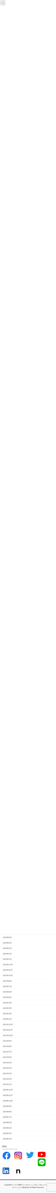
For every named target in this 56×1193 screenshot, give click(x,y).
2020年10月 (8, 1101)
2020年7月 (7, 1117)
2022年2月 (7, 1014)
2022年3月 (7, 1008)
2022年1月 (7, 1019)
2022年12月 (8, 965)
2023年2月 (7, 954)
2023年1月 (7, 959)
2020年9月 (7, 1106)
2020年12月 (8, 1090)
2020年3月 (7, 1139)
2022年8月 (7, 981)
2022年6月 (7, 992)
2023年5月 (7, 937)
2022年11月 (8, 970)
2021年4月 (7, 1068)
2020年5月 (7, 1128)
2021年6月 (7, 1057)
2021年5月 (7, 1063)
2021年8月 (7, 1046)
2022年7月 (7, 986)
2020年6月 (7, 1122)
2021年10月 (8, 1035)
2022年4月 (7, 1003)
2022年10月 (8, 975)
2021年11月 (8, 1030)
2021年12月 (8, 1024)
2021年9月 (7, 1041)
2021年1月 (7, 1084)
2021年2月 (7, 1079)
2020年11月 (8, 1095)
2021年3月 (7, 1073)
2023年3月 (7, 948)
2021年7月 (7, 1052)
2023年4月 (7, 943)
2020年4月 (7, 1133)
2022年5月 (7, 997)
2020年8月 (7, 1112)
